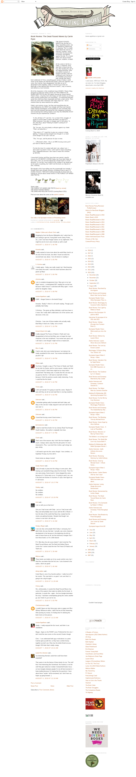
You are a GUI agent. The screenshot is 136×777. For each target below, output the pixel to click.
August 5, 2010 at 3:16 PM (46, 326)
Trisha (37, 387)
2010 (89, 272)
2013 (89, 264)
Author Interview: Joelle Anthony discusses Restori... (96, 451)
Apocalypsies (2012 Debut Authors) (96, 634)
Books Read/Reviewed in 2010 (95, 229)
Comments (91, 49)
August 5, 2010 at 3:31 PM (46, 343)
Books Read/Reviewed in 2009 (95, 232)
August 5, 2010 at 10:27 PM (47, 482)
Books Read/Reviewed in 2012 (95, 224)
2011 (89, 269)
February (92, 543)
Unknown (38, 399)
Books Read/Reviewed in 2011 (95, 227)
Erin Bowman (90, 649)
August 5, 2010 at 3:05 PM (46, 259)
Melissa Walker (90, 668)
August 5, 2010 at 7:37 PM (46, 433)
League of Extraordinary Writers (95, 661)
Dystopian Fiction (43, 222)
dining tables (39, 571)
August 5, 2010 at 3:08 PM (46, 291)
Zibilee (38, 363)
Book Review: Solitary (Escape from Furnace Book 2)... (96, 324)
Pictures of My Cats (92, 239)
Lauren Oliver (90, 659)
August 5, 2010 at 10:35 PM (47, 497)
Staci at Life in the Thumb (93, 680)
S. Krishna (39, 264)
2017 (89, 253)
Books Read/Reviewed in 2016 (95, 215)
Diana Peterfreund (91, 646)
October (92, 280)
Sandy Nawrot (40, 466)
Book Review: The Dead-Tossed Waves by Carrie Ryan (52, 37)
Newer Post (34, 686)
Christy (38, 586)
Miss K (38, 348)
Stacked (88, 683)
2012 (89, 267)
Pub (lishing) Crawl (91, 675)
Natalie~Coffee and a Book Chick (46, 232)
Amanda (38, 249)
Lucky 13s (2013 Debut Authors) (95, 666)
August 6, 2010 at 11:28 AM (47, 581)
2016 (89, 256)
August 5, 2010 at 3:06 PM (46, 274)
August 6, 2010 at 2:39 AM (46, 551)
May (91, 535)
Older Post (70, 686)
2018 (89, 250)
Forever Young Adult (92, 651)
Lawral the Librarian (41, 653)
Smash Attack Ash (41, 331)
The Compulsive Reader (93, 690)
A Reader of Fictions (92, 632)
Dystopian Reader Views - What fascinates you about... (97, 479)
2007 (89, 555)
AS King (88, 637)
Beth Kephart (90, 642)
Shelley (38, 487)
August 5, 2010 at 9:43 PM (46, 461)
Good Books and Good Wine (94, 654)
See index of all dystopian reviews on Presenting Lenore (48, 217)
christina (38, 279)
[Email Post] (61, 220)
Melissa (38, 556)
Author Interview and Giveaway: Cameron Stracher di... (96, 383)
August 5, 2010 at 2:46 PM (46, 244)
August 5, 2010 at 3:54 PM (46, 395)
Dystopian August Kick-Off (97, 526)
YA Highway (89, 692)
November (92, 277)
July (90, 530)
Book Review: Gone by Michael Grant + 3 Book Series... (97, 463)
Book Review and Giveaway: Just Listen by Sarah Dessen (98, 521)
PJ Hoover (89, 673)
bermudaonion (40, 425)
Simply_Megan (40, 526)
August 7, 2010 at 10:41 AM (47, 648)
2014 (89, 261)
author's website (59, 194)
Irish (37, 502)
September (93, 283)
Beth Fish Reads (91, 639)
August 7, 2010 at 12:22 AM (47, 617)
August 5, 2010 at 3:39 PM (46, 358)
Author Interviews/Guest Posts (95, 236)
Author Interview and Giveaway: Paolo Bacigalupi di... (98, 510)
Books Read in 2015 (92, 217)
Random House (55, 222)
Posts (90, 45)
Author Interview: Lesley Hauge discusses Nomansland (96, 486)
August (91, 286)
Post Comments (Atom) (46, 690)
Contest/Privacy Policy (93, 241)
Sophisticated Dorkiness (93, 678)
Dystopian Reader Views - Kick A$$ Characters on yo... (97, 367)
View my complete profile (95, 88)
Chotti (37, 437)
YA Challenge (66, 222)
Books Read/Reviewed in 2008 (95, 234)
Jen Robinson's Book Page (94, 656)
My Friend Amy (90, 671)
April (91, 538)
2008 (89, 552)
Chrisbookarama (41, 605)
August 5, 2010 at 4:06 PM (46, 409)
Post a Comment (36, 683)
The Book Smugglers (92, 687)
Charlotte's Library (91, 644)
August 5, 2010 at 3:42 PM (46, 382)
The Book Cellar (90, 685)
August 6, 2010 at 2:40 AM (46, 566)
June (91, 532)
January (92, 546)
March (91, 541)
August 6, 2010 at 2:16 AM (46, 521)
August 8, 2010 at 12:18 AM (47, 678)
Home (52, 686)
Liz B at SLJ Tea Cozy (92, 663)
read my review (61, 188)
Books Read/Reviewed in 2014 (95, 220)
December (92, 275)
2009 (89, 550)
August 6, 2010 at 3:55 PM (46, 600)
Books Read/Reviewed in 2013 (95, 222)
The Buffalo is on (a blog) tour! (98, 436)
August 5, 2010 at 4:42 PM (46, 420)
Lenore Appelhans (41, 296)
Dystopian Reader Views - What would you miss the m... (97, 331)
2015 (89, 258)
